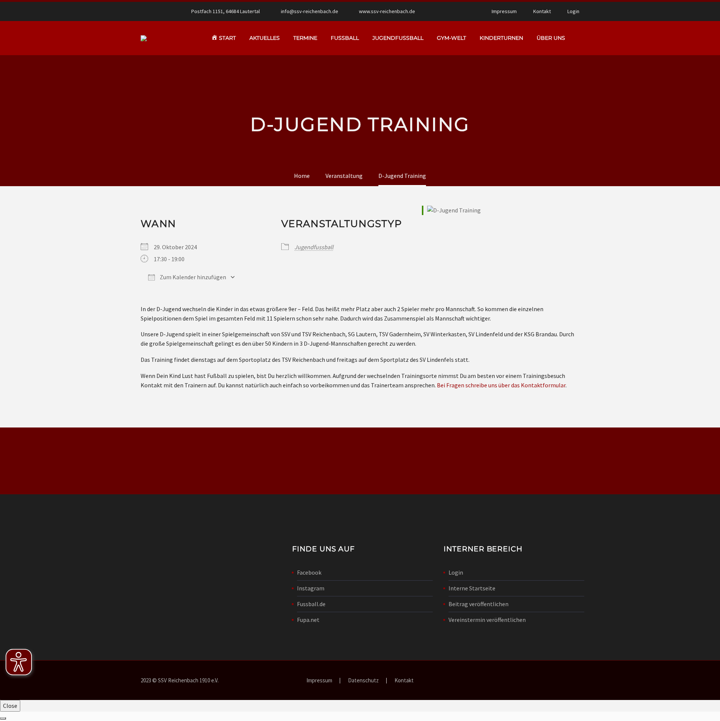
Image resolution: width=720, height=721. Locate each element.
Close (10, 705)
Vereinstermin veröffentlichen (487, 619)
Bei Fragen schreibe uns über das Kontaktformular (501, 385)
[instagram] (517, 462)
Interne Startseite (471, 588)
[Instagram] (456, 11)
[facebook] (491, 462)
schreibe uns (216, 461)
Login (573, 11)
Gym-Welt (451, 38)
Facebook (309, 572)
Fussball (345, 38)
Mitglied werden (360, 461)
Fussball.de (311, 604)
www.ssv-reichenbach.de (387, 11)
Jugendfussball (397, 38)
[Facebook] (445, 11)
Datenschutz (363, 680)
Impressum (504, 11)
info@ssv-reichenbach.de (309, 11)
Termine (305, 38)
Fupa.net (308, 619)
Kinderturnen (501, 38)
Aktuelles (264, 38)
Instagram (310, 588)
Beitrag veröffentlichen (478, 604)
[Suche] (579, 38)
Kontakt (542, 11)
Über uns (551, 38)
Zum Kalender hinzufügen (192, 277)
